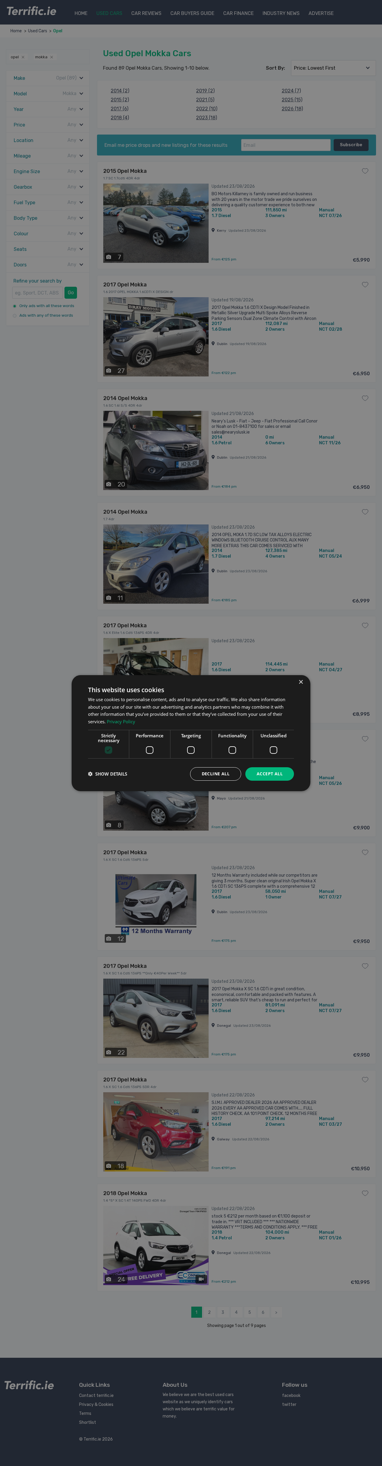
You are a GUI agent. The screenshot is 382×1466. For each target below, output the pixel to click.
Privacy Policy (121, 721)
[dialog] (191, 733)
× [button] (300, 682)
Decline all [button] (215, 774)
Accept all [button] (270, 774)
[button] (107, 774)
